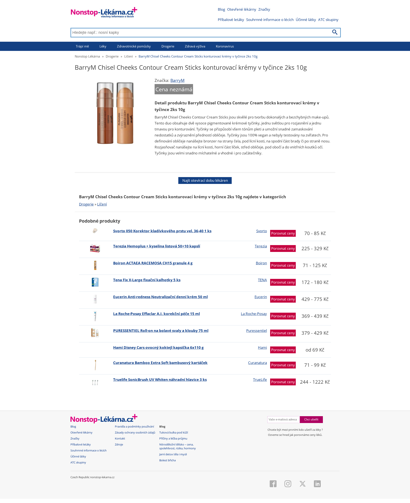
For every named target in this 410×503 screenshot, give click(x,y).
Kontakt (120, 438)
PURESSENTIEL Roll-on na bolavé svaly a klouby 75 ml (160, 330)
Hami (262, 347)
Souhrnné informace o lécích (270, 19)
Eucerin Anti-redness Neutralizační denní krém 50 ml (160, 296)
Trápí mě (82, 46)
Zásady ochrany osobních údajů (135, 432)
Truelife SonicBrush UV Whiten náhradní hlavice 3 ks (160, 379)
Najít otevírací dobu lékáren (205, 180)
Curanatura (257, 362)
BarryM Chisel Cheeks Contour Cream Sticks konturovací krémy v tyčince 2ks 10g (198, 56)
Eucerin (261, 296)
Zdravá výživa (195, 46)
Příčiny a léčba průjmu (173, 438)
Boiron (261, 262)
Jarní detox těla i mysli (173, 454)
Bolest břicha (167, 460)
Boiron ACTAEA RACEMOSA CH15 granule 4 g (153, 262)
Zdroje (119, 444)
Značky (264, 9)
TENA (262, 279)
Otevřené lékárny (241, 9)
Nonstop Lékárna (87, 56)
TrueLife (260, 379)
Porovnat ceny (283, 233)
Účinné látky (306, 19)
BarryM (177, 80)
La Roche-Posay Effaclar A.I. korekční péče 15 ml (156, 313)
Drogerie (167, 46)
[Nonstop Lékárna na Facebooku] (273, 484)
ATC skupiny (328, 19)
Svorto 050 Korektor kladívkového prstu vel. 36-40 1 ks (162, 230)
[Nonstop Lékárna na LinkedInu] (317, 484)
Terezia (261, 246)
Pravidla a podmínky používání (134, 426)
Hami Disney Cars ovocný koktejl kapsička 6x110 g (158, 347)
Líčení (128, 56)
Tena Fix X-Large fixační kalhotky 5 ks (146, 279)
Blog (221, 9)
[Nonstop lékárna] (104, 13)
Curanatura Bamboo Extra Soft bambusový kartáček (160, 362)
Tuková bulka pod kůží (173, 432)
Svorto (261, 230)
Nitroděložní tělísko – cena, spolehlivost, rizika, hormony (177, 446)
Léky (103, 46)
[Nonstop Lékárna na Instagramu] (288, 484)
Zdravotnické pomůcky (134, 46)
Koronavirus (225, 46)
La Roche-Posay (254, 313)
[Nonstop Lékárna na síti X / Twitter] (303, 484)
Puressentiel (256, 330)
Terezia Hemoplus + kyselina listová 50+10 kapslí (156, 246)
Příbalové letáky (231, 19)
